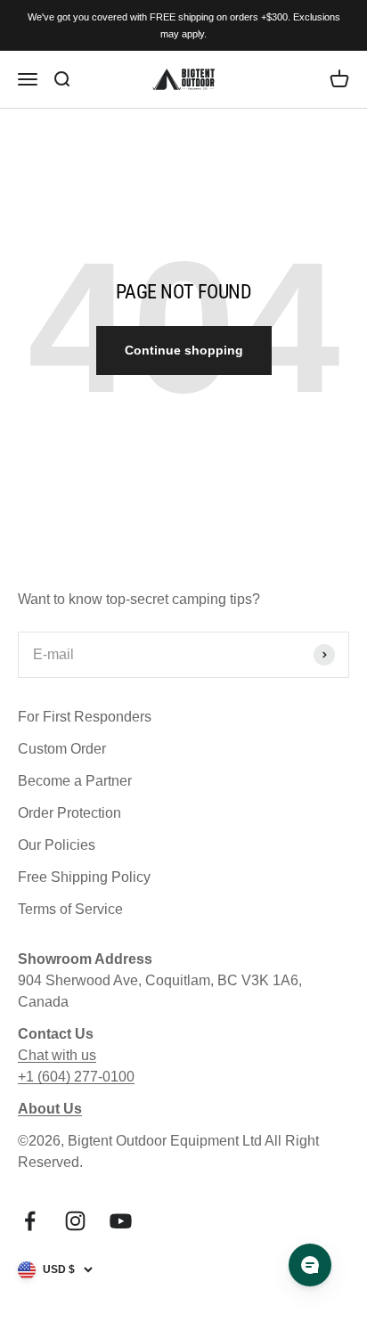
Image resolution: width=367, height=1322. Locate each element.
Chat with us (57, 1055)
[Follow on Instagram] (75, 1221)
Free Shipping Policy (84, 877)
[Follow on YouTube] (121, 1221)
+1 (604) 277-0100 (76, 1076)
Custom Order (62, 748)
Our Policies (56, 845)
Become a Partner (75, 780)
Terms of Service (70, 909)
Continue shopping (184, 350)
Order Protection (69, 812)
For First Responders (84, 716)
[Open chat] (310, 1265)
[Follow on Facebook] (30, 1221)
